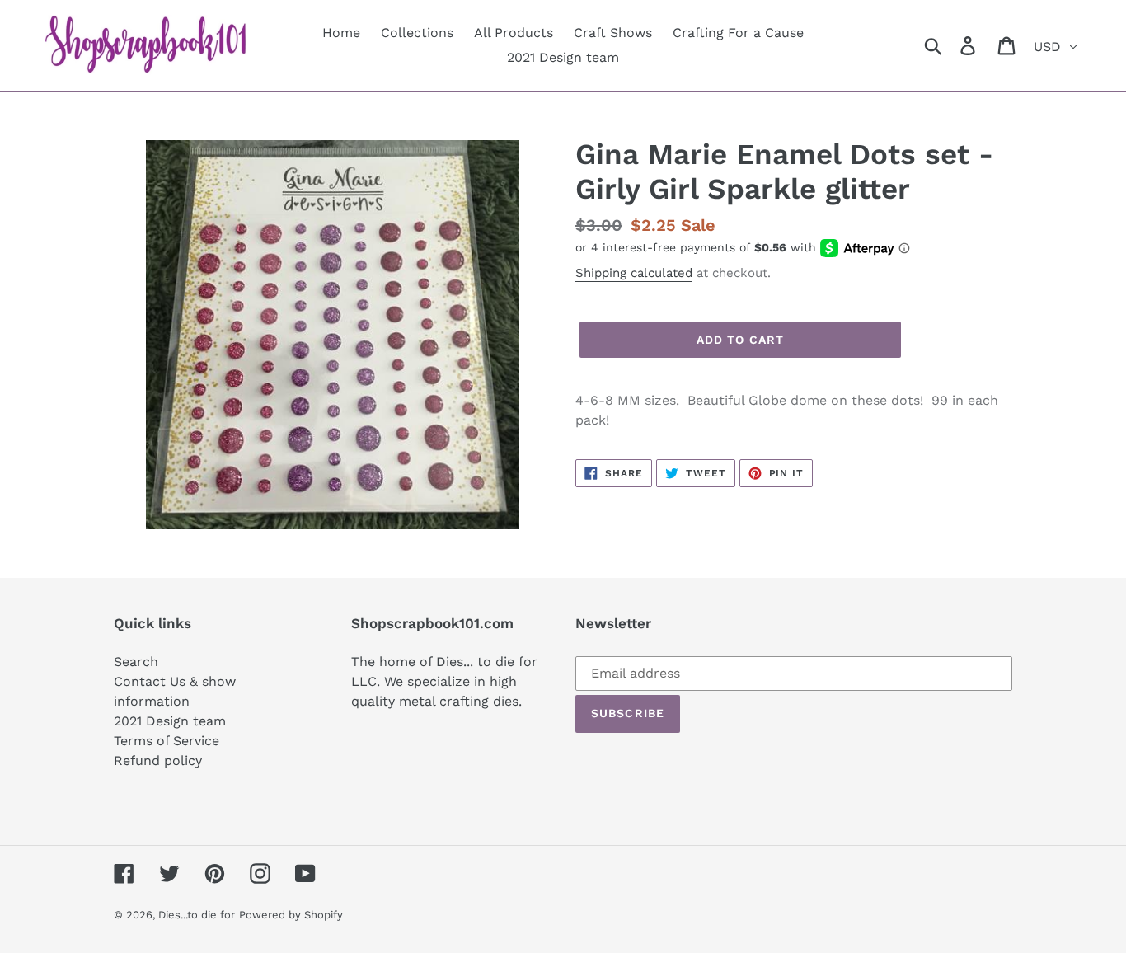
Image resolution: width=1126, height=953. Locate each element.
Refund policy (158, 760)
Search (136, 661)
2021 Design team (170, 721)
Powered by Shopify (291, 914)
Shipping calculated (633, 272)
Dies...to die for (196, 914)
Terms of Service (166, 741)
